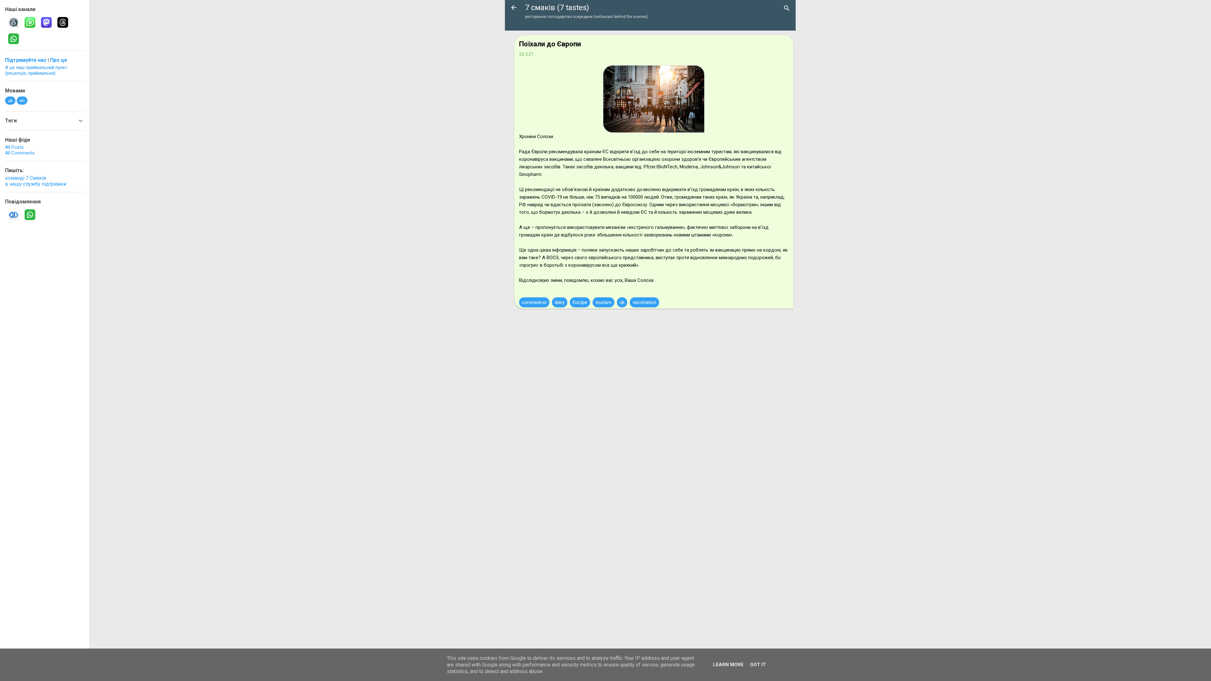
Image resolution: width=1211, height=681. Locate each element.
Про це (58, 60)
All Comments (20, 153)
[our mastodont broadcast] (45, 21)
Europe (580, 302)
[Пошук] (787, 8)
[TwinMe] (12, 213)
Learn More (728, 664)
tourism (603, 302)
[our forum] (12, 37)
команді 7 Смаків (25, 178)
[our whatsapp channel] (29, 21)
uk (622, 302)
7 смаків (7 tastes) (557, 7)
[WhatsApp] (29, 213)
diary (560, 302)
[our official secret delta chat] (12, 21)
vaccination (644, 302)
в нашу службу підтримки (35, 184)
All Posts (14, 147)
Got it (758, 664)
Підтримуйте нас (25, 60)
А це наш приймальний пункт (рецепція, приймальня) (36, 70)
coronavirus (534, 302)
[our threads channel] (61, 21)
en (22, 100)
